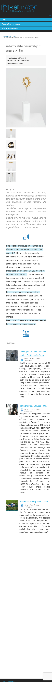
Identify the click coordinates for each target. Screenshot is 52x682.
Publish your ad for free (10, 28)
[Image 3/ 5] (26, 155)
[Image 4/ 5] (26, 166)
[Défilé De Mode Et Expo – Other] (12, 409)
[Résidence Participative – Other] (12, 505)
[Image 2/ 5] (26, 144)
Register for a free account (11, 24)
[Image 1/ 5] (26, 97)
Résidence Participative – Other (33, 501)
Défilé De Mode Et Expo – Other (33, 405)
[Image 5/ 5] (26, 177)
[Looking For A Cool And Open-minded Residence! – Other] (12, 355)
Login (4, 19)
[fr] (50, 15)
